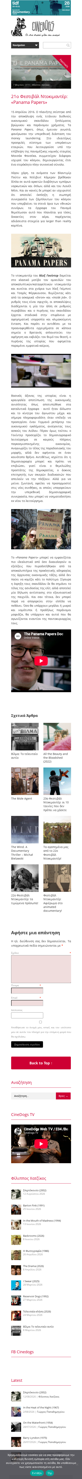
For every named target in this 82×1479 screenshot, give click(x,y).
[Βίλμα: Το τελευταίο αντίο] (25, 750)
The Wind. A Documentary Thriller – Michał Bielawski (22, 852)
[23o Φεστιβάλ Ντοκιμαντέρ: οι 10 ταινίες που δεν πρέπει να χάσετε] (57, 795)
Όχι (50, 1473)
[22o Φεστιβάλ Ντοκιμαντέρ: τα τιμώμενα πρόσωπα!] (25, 891)
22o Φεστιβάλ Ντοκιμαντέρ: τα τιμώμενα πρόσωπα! (24, 899)
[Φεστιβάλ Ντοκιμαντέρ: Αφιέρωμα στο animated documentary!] (57, 891)
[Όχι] (77, 1464)
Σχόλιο (41, 953)
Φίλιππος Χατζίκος (41, 84)
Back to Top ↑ (41, 1063)
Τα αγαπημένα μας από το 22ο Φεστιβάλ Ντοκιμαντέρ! (55, 852)
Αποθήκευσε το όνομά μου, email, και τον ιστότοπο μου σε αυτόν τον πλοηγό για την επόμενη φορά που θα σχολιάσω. (41, 1032)
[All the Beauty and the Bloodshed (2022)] (57, 750)
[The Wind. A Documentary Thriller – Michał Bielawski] (25, 843)
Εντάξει (37, 1473)
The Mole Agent (21, 798)
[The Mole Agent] (25, 795)
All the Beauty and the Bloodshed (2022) (55, 757)
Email (26, 997)
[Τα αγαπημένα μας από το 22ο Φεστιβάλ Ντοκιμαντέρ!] (57, 843)
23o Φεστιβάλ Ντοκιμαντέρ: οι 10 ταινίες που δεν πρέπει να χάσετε (56, 804)
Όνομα (26, 985)
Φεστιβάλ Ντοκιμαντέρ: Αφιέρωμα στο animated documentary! (52, 903)
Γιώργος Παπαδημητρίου (50, 1411)
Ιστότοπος (16, 1010)
